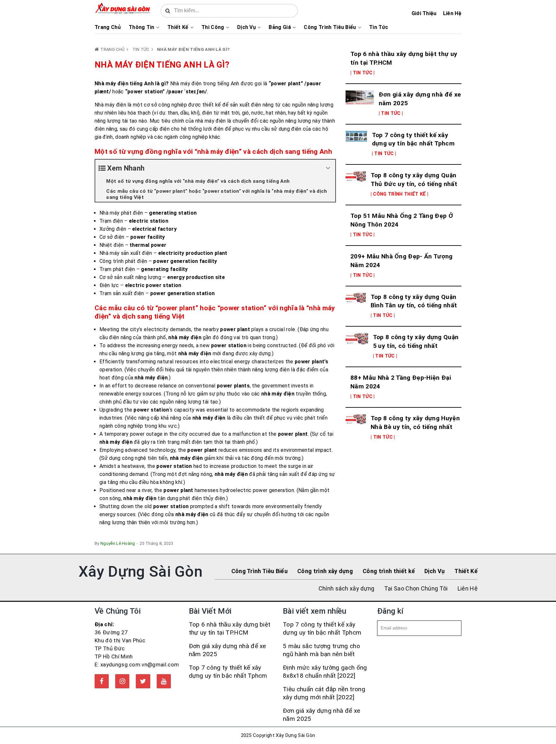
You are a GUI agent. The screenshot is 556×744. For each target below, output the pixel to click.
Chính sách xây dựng (347, 588)
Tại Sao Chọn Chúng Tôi (416, 588)
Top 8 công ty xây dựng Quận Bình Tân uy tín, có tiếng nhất (414, 301)
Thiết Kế (178, 27)
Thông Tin (141, 27)
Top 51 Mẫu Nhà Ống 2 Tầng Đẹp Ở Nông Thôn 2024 (401, 220)
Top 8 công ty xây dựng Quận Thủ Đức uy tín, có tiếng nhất (414, 180)
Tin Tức (378, 27)
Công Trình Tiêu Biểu (330, 27)
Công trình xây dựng (325, 571)
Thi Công (212, 27)
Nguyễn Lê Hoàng (117, 543)
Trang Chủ (108, 27)
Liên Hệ (452, 13)
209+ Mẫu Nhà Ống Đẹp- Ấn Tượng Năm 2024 (401, 261)
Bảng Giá (280, 27)
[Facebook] (102, 681)
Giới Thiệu (424, 13)
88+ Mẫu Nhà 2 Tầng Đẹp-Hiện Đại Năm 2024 (400, 382)
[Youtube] (164, 681)
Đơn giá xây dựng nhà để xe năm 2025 (420, 99)
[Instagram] (122, 681)
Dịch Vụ (246, 27)
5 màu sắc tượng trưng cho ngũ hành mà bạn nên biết (321, 650)
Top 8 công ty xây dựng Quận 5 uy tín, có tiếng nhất (416, 341)
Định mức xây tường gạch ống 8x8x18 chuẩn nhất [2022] (325, 671)
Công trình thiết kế (389, 571)
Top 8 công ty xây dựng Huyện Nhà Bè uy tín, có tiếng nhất (415, 422)
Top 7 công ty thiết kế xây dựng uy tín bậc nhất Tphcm (413, 139)
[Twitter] (143, 681)
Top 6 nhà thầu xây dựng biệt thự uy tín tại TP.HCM (403, 58)
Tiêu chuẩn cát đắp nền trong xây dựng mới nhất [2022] (324, 693)
